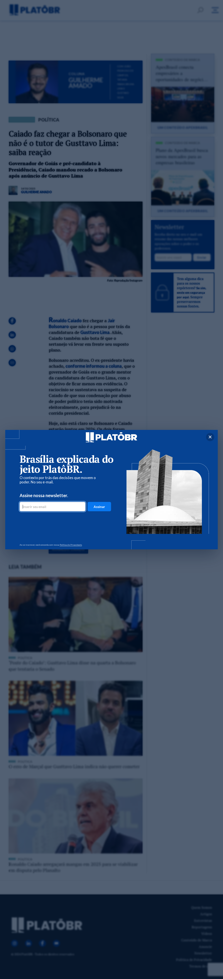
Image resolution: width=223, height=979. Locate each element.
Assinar (99, 507)
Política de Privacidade (71, 544)
